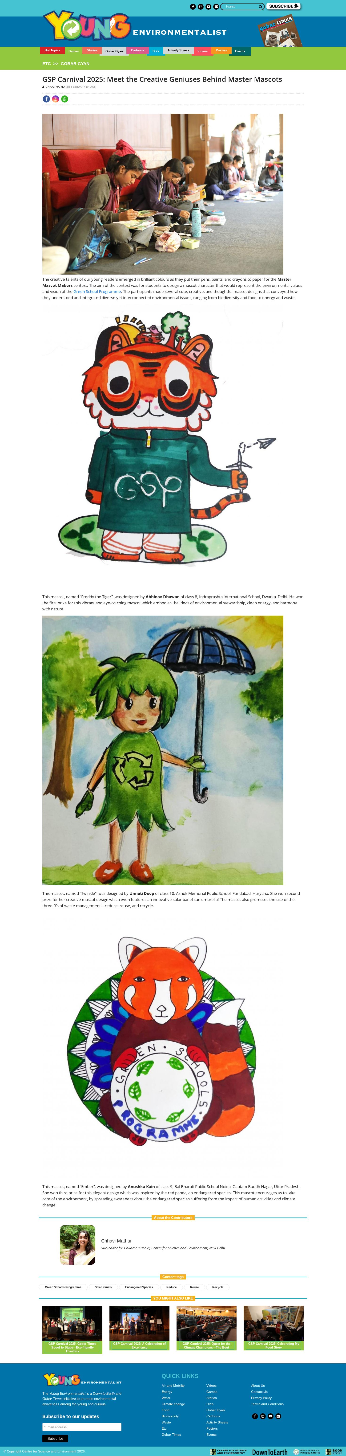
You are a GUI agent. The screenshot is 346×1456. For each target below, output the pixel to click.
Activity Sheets (178, 50)
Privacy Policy (261, 1398)
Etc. (164, 1428)
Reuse (194, 1287)
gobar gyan (75, 63)
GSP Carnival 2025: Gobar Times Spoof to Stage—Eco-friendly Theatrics (72, 1347)
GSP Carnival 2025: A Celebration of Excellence (139, 1345)
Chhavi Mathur (55, 86)
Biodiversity (170, 1416)
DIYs (156, 51)
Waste (166, 1422)
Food (165, 1410)
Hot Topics (52, 50)
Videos (202, 51)
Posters (221, 50)
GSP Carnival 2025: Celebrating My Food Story (273, 1345)
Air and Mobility (173, 1385)
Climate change (173, 1404)
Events (240, 51)
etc (46, 63)
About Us (258, 1385)
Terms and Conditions (267, 1404)
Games (73, 51)
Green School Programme (97, 291)
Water (166, 1398)
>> (65, 64)
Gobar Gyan (114, 51)
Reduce (171, 1287)
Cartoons (137, 50)
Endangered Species (139, 1287)
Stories (92, 50)
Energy (167, 1392)
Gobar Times (171, 1434)
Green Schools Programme (63, 1287)
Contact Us (259, 1392)
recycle (217, 1287)
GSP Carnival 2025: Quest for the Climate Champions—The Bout (206, 1345)
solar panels (103, 1287)
